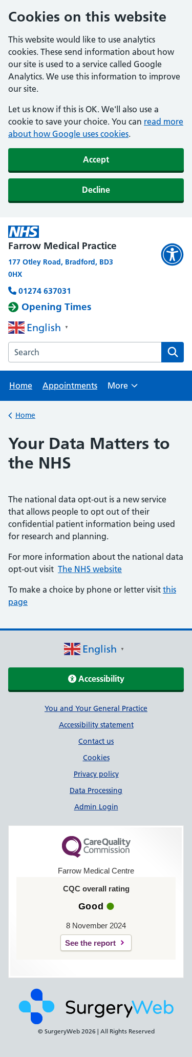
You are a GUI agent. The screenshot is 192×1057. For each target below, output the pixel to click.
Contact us (96, 741)
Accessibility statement (96, 724)
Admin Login (96, 806)
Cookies (96, 757)
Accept (96, 159)
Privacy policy (96, 774)
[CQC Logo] (96, 855)
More (123, 388)
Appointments (69, 385)
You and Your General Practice (96, 708)
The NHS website (90, 569)
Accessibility (100, 679)
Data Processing (96, 790)
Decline (96, 190)
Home (20, 385)
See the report (90, 943)
